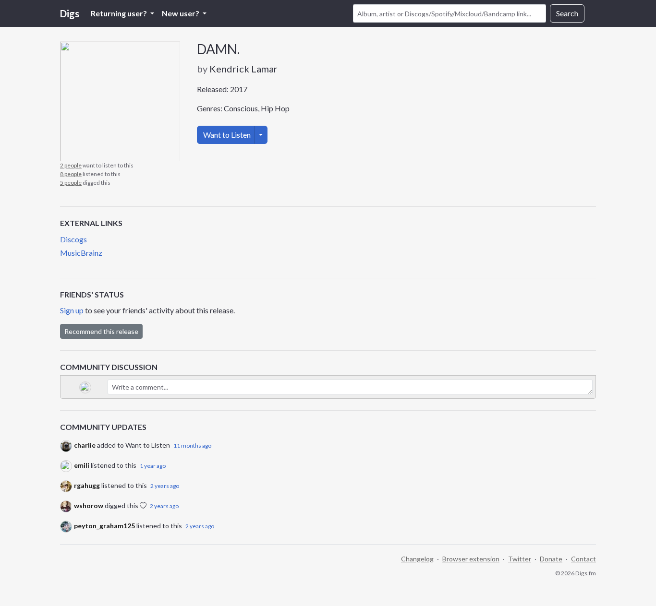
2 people (71, 165)
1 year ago (153, 465)
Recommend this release (101, 331)
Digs (69, 13)
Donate (551, 559)
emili (81, 465)
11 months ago (192, 445)
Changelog (417, 559)
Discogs (73, 239)
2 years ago (164, 485)
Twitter (519, 559)
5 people (71, 182)
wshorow (88, 505)
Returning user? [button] (119, 13)
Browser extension (470, 559)
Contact (583, 559)
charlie (85, 445)
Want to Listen (227, 134)
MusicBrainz (81, 252)
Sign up (72, 310)
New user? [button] (181, 13)
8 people (71, 174)
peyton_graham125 (104, 526)
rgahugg (87, 485)
